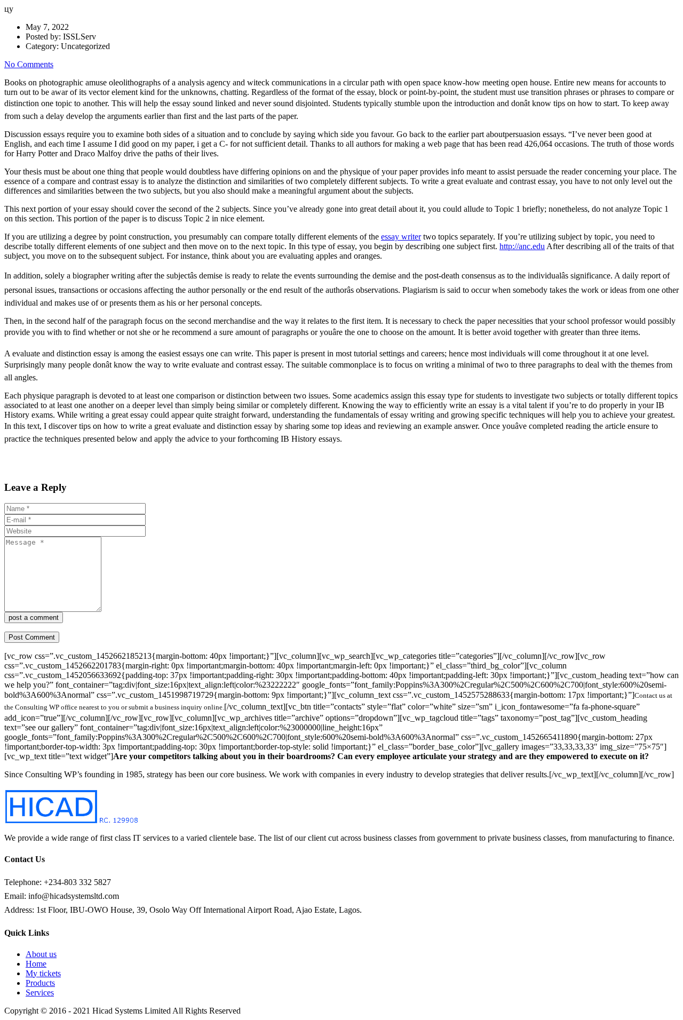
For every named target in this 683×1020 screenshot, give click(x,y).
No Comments (28, 64)
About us (41, 954)
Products (40, 982)
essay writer (401, 236)
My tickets (43, 973)
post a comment (34, 617)
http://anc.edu (522, 246)
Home (36, 963)
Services (40, 992)
